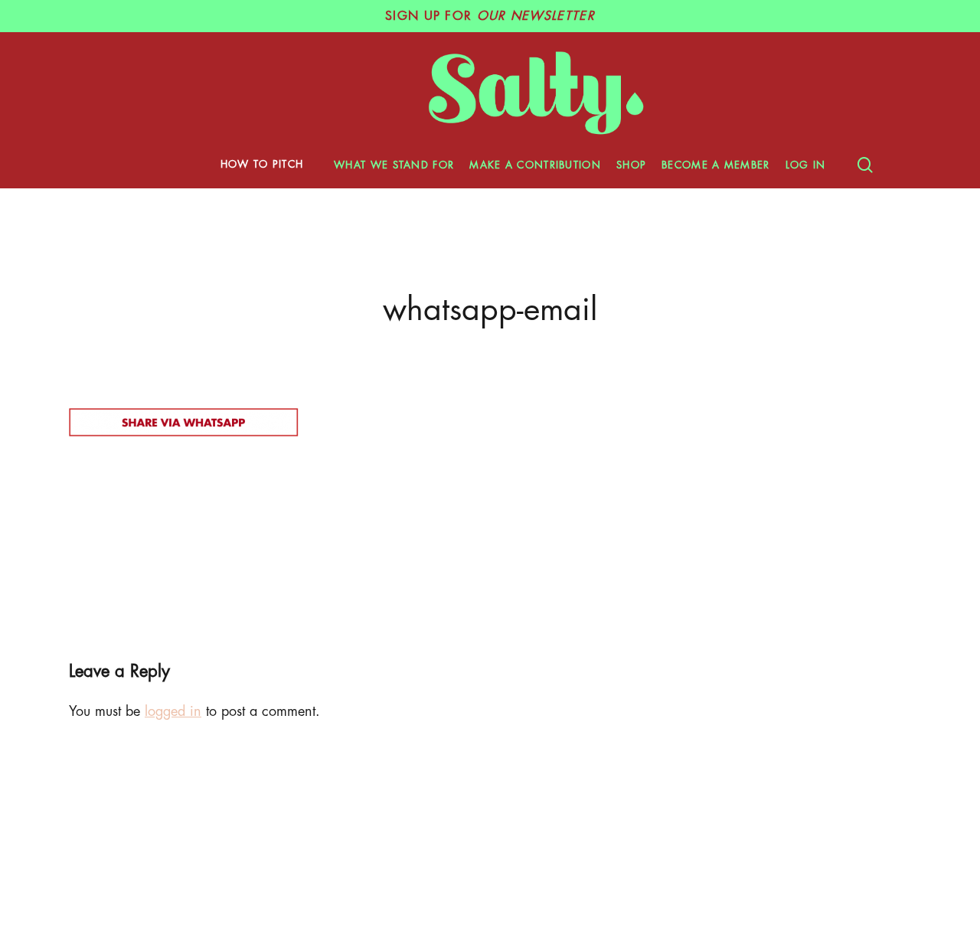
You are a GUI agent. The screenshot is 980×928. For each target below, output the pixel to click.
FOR (490, 16)
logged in (173, 711)
